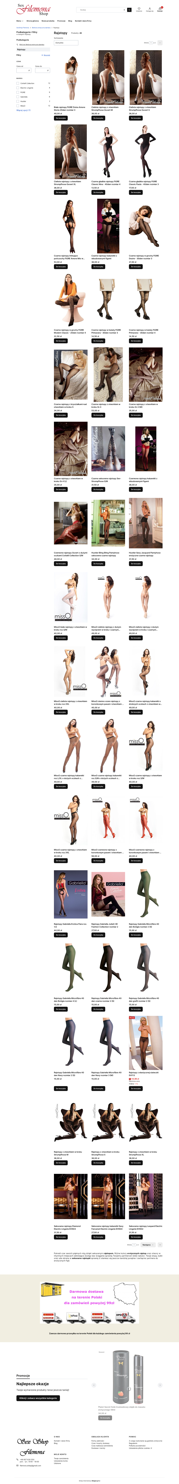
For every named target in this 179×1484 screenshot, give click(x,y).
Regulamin (133, 1443)
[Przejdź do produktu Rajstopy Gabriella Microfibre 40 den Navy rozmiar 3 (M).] (108, 1043)
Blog (55, 1443)
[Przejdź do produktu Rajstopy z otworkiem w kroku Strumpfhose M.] (71, 1122)
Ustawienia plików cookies (139, 1448)
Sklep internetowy (89, 1481)
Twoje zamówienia (61, 1458)
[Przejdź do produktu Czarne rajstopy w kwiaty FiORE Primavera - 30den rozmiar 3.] (108, 300)
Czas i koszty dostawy (100, 1443)
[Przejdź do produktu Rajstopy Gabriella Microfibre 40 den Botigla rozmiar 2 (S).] (146, 894)
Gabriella (23, 97)
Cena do (38, 66)
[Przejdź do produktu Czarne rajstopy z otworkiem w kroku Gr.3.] (108, 374)
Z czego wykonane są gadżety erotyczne (145, 1441)
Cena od (19, 66)
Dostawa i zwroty (98, 1448)
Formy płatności (97, 1441)
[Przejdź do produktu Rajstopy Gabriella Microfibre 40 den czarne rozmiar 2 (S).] (108, 968)
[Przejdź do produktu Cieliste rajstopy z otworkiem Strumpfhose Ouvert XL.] (71, 151)
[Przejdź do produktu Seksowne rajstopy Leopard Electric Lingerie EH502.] (146, 1196)
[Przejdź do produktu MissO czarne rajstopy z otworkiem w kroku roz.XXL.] (71, 820)
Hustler (23, 101)
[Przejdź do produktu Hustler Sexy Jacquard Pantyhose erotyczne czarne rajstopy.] (146, 523)
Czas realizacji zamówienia (102, 1446)
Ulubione (57, 1463)
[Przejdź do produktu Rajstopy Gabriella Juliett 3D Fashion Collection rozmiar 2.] (108, 894)
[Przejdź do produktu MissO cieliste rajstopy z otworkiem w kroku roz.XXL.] (71, 671)
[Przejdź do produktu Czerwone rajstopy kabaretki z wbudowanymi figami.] (146, 448)
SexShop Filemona (22, 28)
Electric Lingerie (26, 88)
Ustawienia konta (61, 1461)
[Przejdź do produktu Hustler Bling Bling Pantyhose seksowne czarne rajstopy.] (108, 523)
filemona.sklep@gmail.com (30, 1466)
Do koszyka (61, 118)
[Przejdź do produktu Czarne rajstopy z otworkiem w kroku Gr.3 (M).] (146, 374)
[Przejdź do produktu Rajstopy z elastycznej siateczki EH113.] (146, 1043)
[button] (129, 10)
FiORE (22, 92)
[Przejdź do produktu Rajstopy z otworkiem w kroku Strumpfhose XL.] (146, 1122)
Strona (146, 43)
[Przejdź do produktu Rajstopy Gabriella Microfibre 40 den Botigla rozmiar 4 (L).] (71, 968)
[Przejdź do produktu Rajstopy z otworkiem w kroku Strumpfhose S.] (108, 1122)
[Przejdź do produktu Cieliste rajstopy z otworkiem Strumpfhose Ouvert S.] (146, 77)
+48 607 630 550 (27, 1459)
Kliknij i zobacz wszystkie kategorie (38, 1398)
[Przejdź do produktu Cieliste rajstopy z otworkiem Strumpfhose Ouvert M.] (108, 77)
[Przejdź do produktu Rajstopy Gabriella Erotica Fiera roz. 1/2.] (71, 894)
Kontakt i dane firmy (62, 1441)
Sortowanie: (58, 38)
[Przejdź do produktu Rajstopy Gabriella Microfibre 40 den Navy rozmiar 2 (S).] (71, 1043)
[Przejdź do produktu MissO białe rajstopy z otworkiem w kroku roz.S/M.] (71, 597)
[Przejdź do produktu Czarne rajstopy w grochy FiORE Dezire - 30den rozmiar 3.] (146, 226)
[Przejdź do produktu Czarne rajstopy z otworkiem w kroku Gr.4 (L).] (71, 448)
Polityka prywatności (137, 1446)
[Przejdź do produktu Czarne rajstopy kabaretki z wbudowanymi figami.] (108, 226)
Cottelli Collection (27, 83)
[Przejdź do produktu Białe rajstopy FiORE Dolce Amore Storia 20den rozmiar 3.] (71, 77)
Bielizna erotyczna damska (41, 28)
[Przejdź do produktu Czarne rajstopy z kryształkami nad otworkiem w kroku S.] (71, 374)
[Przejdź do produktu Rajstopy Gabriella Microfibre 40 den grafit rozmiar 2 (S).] (146, 968)
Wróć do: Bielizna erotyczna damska (31, 44)
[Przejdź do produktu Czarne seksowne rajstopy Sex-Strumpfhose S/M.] (108, 448)
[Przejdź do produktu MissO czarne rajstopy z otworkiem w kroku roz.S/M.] (146, 745)
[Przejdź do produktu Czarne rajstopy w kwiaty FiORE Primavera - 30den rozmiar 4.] (146, 300)
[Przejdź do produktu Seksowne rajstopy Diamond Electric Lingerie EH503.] (71, 1196)
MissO (22, 106)
